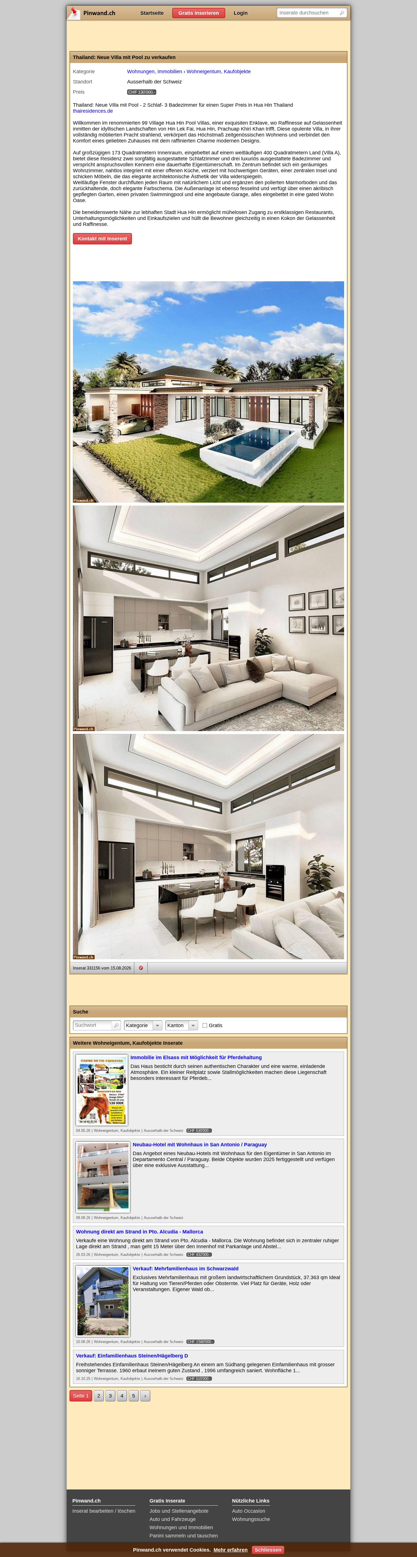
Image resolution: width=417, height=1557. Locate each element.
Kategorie (137, 1025)
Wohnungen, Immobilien (154, 71)
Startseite (152, 13)
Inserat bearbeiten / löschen (103, 1511)
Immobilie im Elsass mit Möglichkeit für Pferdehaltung (196, 1057)
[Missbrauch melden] (140, 968)
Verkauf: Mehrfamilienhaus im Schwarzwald (186, 1268)
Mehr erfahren (231, 1550)
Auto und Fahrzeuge (172, 1519)
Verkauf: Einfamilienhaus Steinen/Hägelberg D (132, 1356)
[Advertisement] (209, 35)
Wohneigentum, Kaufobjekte (219, 71)
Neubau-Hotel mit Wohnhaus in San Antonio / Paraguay (200, 1144)
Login (241, 13)
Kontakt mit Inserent (102, 239)
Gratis (215, 1025)
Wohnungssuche (251, 1519)
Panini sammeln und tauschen (183, 1536)
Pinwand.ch (109, 13)
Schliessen (268, 1550)
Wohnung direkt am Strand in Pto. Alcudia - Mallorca (139, 1232)
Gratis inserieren (198, 13)
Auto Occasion (248, 1511)
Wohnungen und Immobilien (181, 1527)
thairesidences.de (93, 111)
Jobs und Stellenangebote (178, 1511)
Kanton (175, 1025)
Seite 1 (81, 1396)
